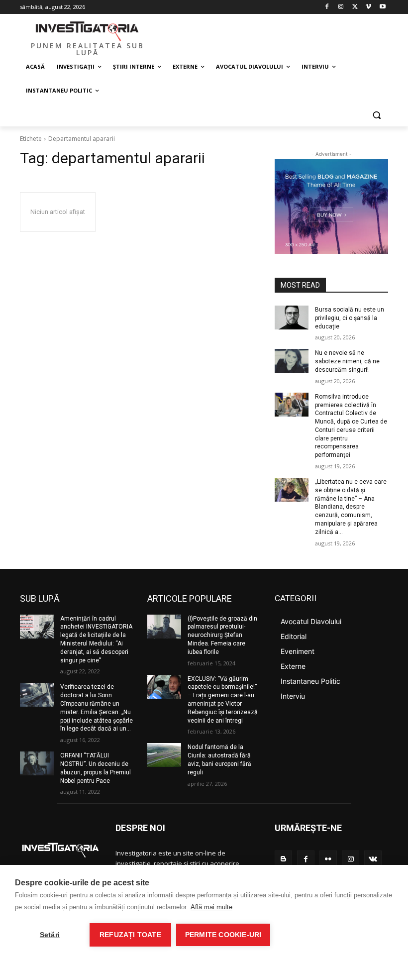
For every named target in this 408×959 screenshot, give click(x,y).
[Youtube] (382, 7)
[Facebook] (327, 7)
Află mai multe (211, 907)
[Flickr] (328, 859)
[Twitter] (355, 7)
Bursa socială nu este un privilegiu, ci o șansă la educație (349, 318)
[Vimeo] (368, 7)
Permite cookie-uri (223, 935)
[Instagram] (341, 7)
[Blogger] (283, 859)
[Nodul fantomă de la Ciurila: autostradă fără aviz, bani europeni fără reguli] (164, 755)
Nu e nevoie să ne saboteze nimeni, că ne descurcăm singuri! (347, 361)
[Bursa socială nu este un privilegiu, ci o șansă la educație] (291, 317)
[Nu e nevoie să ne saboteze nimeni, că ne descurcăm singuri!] (291, 361)
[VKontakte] (373, 859)
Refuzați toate (130, 935)
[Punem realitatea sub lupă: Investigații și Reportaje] (87, 30)
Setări (50, 935)
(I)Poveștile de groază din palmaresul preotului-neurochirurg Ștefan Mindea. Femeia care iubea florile (222, 635)
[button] (376, 114)
